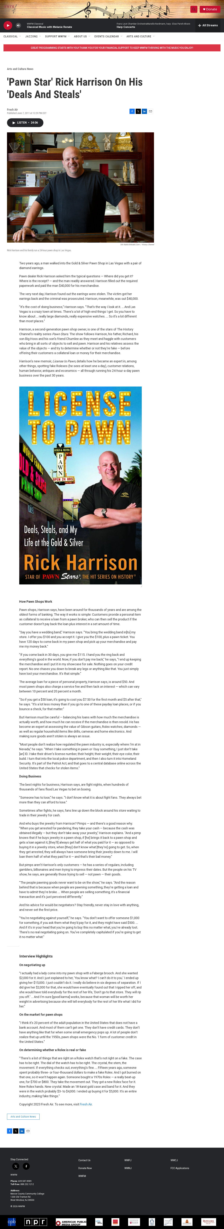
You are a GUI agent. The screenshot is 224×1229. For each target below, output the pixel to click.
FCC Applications (180, 1168)
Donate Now (85, 1168)
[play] (8, 25)
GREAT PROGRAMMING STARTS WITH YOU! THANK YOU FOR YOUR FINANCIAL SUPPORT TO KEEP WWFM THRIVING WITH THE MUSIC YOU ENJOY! (112, 47)
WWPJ (127, 1160)
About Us (80, 36)
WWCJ (174, 1160)
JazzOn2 (31, 36)
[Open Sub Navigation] (20, 36)
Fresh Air (86, 1104)
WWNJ (128, 1168)
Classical (11, 36)
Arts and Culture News (20, 69)
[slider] (23, 25)
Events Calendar (106, 36)
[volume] (18, 25)
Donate (211, 9)
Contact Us (84, 1160)
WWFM (13, 1175)
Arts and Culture (139, 36)
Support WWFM (55, 36)
